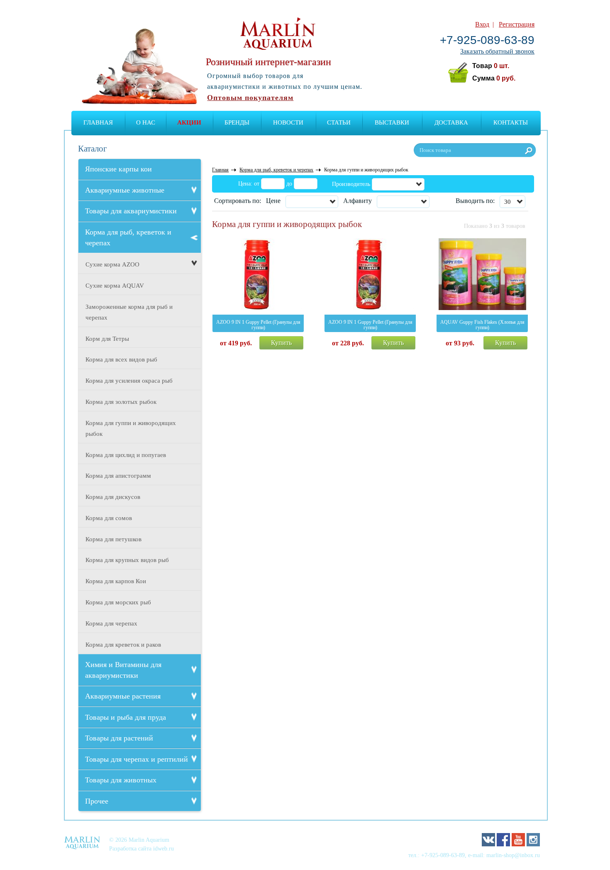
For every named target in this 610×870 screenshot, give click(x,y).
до (289, 184)
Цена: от (248, 184)
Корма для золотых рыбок (120, 401)
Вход (482, 24)
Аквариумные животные (124, 190)
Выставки (392, 122)
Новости (288, 122)
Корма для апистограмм (118, 475)
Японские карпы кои (118, 169)
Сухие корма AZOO (112, 264)
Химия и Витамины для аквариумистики (123, 669)
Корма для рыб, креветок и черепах (128, 237)
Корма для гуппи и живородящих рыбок (130, 428)
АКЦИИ (189, 122)
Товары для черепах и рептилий (136, 759)
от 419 (236, 343)
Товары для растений (119, 738)
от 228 (348, 343)
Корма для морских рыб (118, 602)
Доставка (451, 122)
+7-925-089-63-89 (487, 40)
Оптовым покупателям (250, 97)
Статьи (339, 122)
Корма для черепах (111, 623)
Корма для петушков (113, 539)
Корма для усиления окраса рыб (129, 380)
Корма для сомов (108, 518)
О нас (145, 122)
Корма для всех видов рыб (121, 359)
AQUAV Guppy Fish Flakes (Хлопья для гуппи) (482, 324)
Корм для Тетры (107, 338)
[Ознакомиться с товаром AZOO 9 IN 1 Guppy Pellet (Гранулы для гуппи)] (258, 276)
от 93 (460, 343)
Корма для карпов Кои (115, 581)
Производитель (351, 184)
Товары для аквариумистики (131, 211)
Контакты (510, 122)
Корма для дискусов (112, 497)
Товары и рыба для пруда (125, 717)
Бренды (236, 122)
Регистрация (516, 24)
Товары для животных (120, 780)
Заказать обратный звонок (497, 51)
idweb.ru (163, 848)
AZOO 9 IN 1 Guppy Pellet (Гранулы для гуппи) (258, 324)
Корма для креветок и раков (123, 644)
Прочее (96, 801)
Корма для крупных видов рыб (127, 560)
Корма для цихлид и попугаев (125, 455)
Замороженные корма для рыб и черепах (129, 312)
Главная (98, 122)
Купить (281, 342)
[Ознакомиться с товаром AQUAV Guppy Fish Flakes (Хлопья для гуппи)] (482, 276)
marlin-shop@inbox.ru (513, 855)
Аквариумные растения (123, 696)
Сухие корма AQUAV (114, 285)
